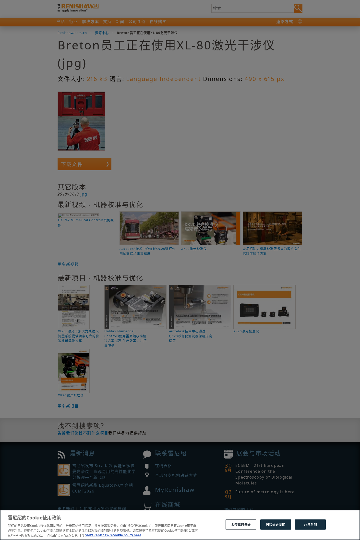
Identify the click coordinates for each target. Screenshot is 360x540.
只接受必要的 (275, 524)
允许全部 (310, 524)
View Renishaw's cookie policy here (113, 535)
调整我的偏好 (241, 524)
